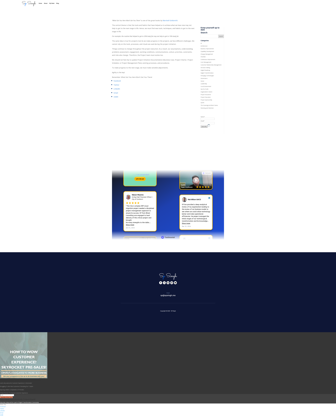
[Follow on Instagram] (171, 282)
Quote (202, 102)
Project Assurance (206, 94)
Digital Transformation (207, 73)
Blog (57, 3)
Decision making (205, 67)
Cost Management (206, 62)
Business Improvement (207, 49)
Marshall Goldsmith (170, 20)
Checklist (203, 57)
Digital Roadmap (205, 70)
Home (40, 3)
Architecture (204, 46)
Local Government (206, 86)
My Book (51, 3)
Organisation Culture (206, 92)
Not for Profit (204, 89)
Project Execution (206, 97)
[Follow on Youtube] (175, 282)
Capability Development (207, 51)
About (45, 3)
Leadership (204, 84)
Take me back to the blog (168, 245)
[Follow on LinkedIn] (168, 282)
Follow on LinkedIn (121, 164)
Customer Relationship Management (211, 65)
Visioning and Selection (207, 108)
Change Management (207, 54)
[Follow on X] (164, 282)
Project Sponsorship (206, 100)
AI (201, 43)
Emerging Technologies (207, 75)
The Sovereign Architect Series (209, 105)
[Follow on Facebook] (160, 282)
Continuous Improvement (208, 59)
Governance (204, 78)
